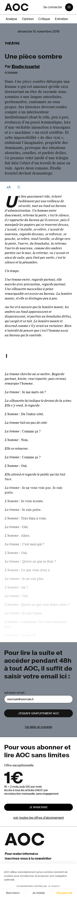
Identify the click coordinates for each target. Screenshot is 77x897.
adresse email (14, 693)
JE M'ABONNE (38, 807)
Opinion (28, 19)
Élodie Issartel (26, 66)
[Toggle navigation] (69, 7)
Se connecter (52, 7)
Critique (44, 19)
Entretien (61, 19)
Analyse (11, 19)
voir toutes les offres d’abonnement (38, 818)
